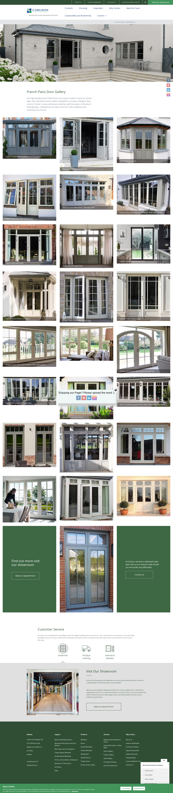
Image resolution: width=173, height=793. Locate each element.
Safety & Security (131, 754)
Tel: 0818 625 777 (111, 2)
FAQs (56, 771)
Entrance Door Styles (88, 765)
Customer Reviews (132, 747)
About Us (129, 740)
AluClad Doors (85, 758)
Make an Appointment (25, 575)
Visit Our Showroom (160, 2)
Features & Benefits (132, 743)
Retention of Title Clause (63, 763)
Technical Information (94, 2)
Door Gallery (108, 758)
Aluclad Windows (86, 747)
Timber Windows (86, 750)
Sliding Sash (85, 754)
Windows (84, 740)
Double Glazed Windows (63, 756)
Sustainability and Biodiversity (78, 15)
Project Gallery (109, 755)
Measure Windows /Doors (63, 740)
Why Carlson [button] (114, 8)
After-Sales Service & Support (130, 2)
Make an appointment (103, 706)
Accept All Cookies (139, 788)
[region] (86, 788)
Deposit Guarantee (132, 750)
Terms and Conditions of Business (66, 760)
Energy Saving (130, 758)
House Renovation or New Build (112, 746)
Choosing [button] (83, 8)
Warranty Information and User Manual (65, 744)
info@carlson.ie (32, 765)
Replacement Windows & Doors (112, 741)
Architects (58, 767)
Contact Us (78, 2)
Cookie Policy (74, 791)
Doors (83, 743)
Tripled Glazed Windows (63, 753)
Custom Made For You (133, 761)
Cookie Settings (126, 788)
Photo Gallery (108, 751)
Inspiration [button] (98, 8)
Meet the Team (133, 8)
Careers (100, 15)
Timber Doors (85, 761)
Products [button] (69, 8)
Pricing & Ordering (110, 762)
